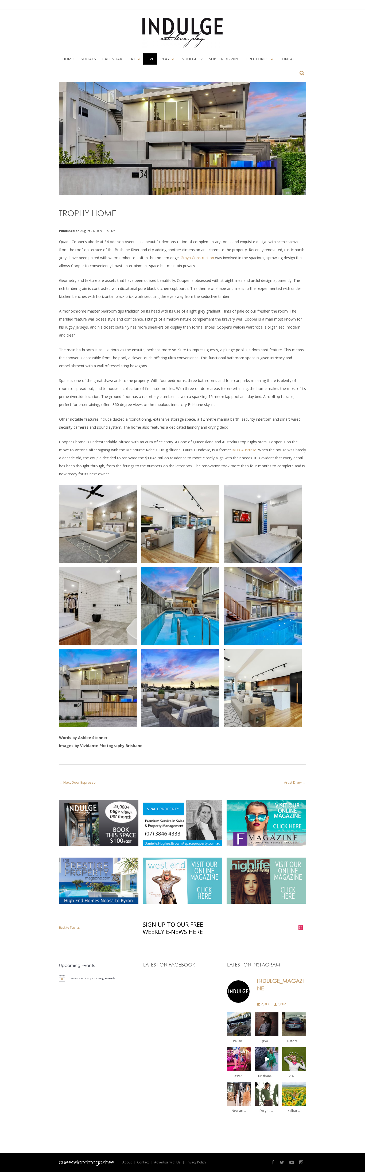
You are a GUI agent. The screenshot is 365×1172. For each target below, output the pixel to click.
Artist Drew (293, 782)
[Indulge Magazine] (182, 33)
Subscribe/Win (223, 58)
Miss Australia (244, 449)
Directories (255, 59)
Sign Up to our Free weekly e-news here (173, 928)
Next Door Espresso (79, 782)
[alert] (98, 978)
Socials (88, 58)
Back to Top (70, 927)
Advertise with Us (167, 1162)
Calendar (112, 58)
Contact (288, 58)
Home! (68, 58)
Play (163, 59)
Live (150, 58)
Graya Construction (197, 257)
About (127, 1162)
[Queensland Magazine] (86, 1163)
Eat (130, 59)
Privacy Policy (196, 1162)
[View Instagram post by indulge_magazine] (247, 1033)
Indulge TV (191, 58)
